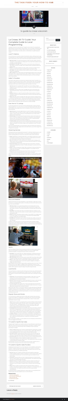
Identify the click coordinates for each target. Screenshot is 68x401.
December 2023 (50, 123)
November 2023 (50, 125)
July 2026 (49, 71)
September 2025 (50, 87)
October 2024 (49, 105)
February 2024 (49, 120)
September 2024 (50, 107)
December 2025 (50, 82)
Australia (48, 132)
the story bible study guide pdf (15, 376)
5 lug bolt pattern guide (14, 378)
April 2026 (49, 75)
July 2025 (49, 91)
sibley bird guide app (13, 377)
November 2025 (50, 84)
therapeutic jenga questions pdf (52, 56)
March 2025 (49, 98)
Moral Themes (11, 399)
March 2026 (49, 77)
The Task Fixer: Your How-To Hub (34, 2)
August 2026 (49, 69)
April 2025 (49, 96)
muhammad (12, 380)
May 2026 (49, 73)
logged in (12, 393)
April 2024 (49, 116)
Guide (34, 33)
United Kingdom (50, 142)
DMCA (37, 6)
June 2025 (49, 93)
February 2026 (49, 78)
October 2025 (49, 86)
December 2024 (50, 102)
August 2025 (49, 89)
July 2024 (49, 111)
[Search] (63, 3)
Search (47, 38)
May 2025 (49, 95)
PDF (48, 141)
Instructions (49, 137)
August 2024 (49, 109)
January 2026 (49, 80)
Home (33, 6)
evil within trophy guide (51, 50)
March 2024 (49, 118)
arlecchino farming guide (14, 374)
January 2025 (49, 100)
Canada (48, 133)
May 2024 (49, 114)
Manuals (48, 139)
